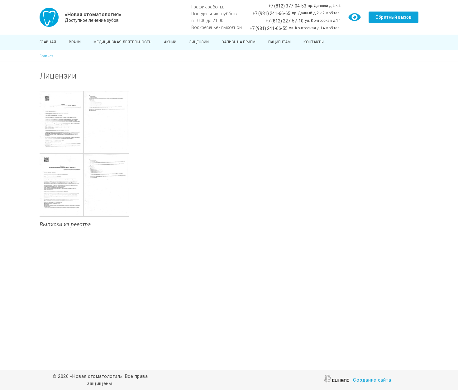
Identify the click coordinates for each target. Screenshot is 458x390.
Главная (48, 42)
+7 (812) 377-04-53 (287, 5)
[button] (84, 154)
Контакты (313, 42)
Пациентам (279, 42)
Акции (170, 42)
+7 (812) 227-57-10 (284, 20)
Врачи (75, 42)
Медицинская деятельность (122, 42)
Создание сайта (372, 380)
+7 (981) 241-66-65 (271, 13)
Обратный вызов (393, 17)
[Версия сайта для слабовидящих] (354, 17)
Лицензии (199, 42)
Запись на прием (238, 42)
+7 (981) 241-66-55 (269, 28)
